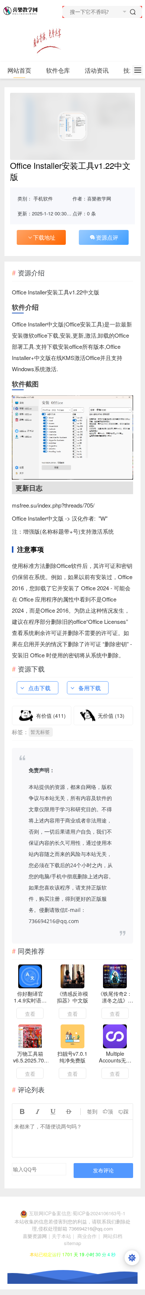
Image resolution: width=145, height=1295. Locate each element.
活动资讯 (97, 70)
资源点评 (107, 237)
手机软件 (43, 198)
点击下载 (39, 688)
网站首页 (19, 70)
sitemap (72, 1243)
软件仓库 (58, 70)
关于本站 (61, 1235)
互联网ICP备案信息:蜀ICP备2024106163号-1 (77, 1213)
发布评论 (103, 1170)
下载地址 (44, 237)
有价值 (51, 715)
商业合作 (87, 1235)
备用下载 (89, 688)
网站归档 (112, 1235)
